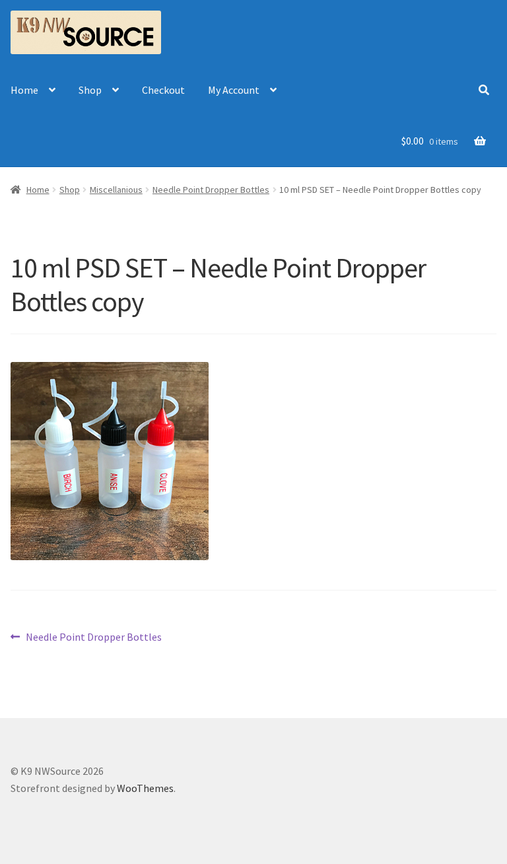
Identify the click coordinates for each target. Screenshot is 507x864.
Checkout (163, 89)
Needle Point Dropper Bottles (210, 190)
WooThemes (145, 788)
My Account (233, 89)
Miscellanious (116, 190)
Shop (90, 89)
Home (24, 89)
